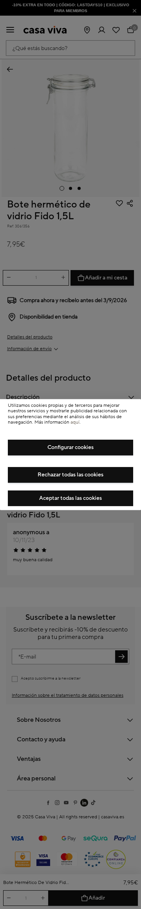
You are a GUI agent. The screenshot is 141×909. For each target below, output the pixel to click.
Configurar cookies (70, 447)
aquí (75, 422)
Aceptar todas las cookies (70, 498)
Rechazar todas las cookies (70, 474)
